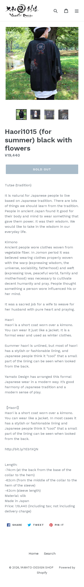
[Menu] (76, 10)
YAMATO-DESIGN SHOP (36, 567)
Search (50, 553)
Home (34, 553)
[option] (21, 114)
